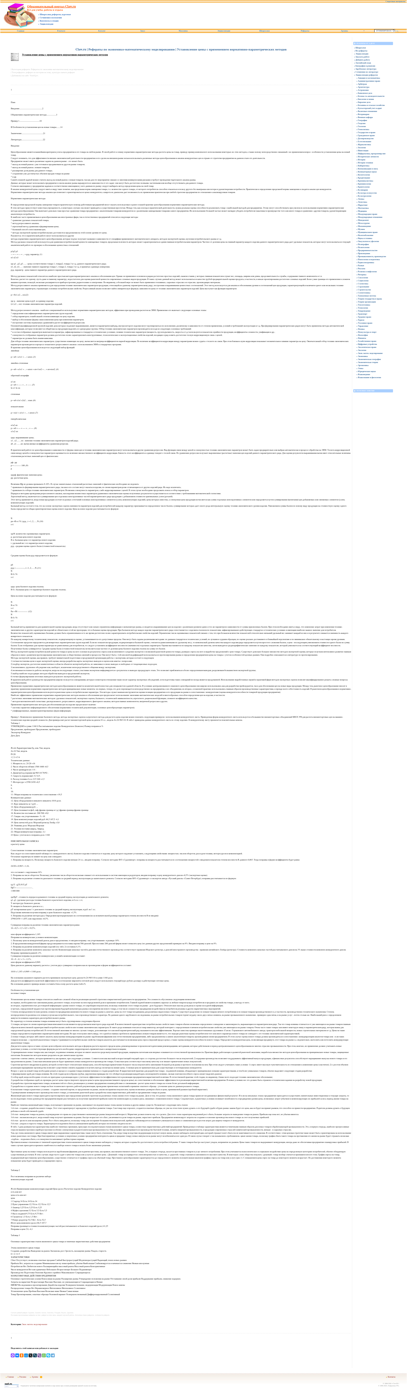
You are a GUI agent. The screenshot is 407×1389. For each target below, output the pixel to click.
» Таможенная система (366, 295)
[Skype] (48, 1355)
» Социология (362, 280)
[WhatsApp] (44, 1355)
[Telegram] (53, 1355)
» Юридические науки (366, 371)
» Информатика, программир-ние (371, 153)
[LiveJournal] (35, 1355)
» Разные (360, 265)
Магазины (183, 31)
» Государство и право (365, 132)
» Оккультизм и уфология (367, 241)
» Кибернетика (362, 165)
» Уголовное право (364, 323)
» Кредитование (363, 177)
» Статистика (362, 283)
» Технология (362, 307)
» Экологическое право (366, 347)
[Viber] (39, 1355)
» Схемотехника (363, 292)
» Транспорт (361, 314)
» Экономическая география (368, 359)
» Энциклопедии (361, 53)
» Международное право (366, 214)
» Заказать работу (361, 56)
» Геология (361, 126)
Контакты (391, 1376)
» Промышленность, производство (371, 256)
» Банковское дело (364, 93)
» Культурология (363, 196)
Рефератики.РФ (393, 1386)
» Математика (362, 208)
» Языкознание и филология (368, 377)
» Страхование (362, 286)
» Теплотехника (363, 304)
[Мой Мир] (26, 1355)
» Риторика (361, 274)
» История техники (364, 162)
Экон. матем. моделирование (34, 1324)
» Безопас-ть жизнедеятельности (370, 96)
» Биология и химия (365, 99)
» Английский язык (362, 62)
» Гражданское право (365, 135)
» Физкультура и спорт (366, 332)
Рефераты (305, 31)
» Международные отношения (369, 217)
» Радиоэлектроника (365, 262)
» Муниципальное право (367, 232)
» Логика (360, 199)
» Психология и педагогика (368, 259)
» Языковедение (363, 374)
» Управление (362, 326)
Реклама (22, 1376)
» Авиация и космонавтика (368, 78)
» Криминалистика (364, 180)
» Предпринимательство (366, 250)
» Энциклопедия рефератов (366, 75)
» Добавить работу (362, 59)
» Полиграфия (362, 244)
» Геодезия (361, 123)
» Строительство (363, 289)
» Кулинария (362, 189)
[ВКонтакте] (17, 1355)
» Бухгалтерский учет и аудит (369, 108)
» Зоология (361, 147)
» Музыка (360, 229)
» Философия (362, 335)
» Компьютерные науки (366, 171)
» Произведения (363, 253)
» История (360, 159)
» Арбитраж (361, 84)
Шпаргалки (264, 31)
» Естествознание (363, 141)
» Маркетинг (362, 205)
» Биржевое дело (363, 102)
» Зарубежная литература (365, 68)
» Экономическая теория (367, 362)
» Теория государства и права (369, 298)
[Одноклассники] (22, 1355)
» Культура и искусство (366, 193)
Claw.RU (395, 1383)
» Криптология (363, 186)
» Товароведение (363, 310)
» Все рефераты (360, 50)
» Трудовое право (363, 317)
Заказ (142, 31)
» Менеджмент (362, 220)
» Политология (362, 247)
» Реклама (360, 268)
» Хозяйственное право (366, 341)
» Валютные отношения (366, 111)
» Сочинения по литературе (366, 72)
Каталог (101, 31)
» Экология (361, 350)
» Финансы (361, 338)
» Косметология (363, 174)
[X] (30, 1355)
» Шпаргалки (360, 47)
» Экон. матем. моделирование (369, 353)
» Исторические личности (367, 156)
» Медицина (361, 211)
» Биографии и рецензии (364, 65)
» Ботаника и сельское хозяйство (370, 105)
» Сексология (362, 277)
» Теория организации (366, 301)
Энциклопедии (223, 31)
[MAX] (13, 1355)
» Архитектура (362, 87)
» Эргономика (362, 365)
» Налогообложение (364, 235)
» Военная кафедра (364, 117)
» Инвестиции (362, 150)
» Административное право (368, 81)
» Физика (360, 329)
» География (361, 120)
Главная (20, 31)
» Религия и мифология (366, 271)
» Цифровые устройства (366, 344)
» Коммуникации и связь (367, 168)
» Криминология (363, 183)
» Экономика (362, 356)
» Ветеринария (362, 114)
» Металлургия (363, 223)
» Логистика (361, 202)
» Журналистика (363, 144)
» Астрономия (362, 90)
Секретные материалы (395, 1)
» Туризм (360, 320)
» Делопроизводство (365, 138)
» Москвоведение (363, 226)
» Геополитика (362, 129)
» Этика (359, 368)
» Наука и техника (364, 238)
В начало (61, 31)
